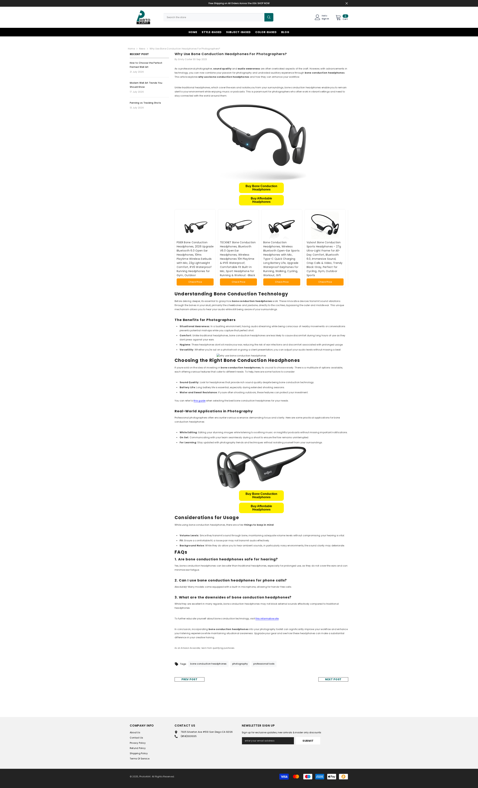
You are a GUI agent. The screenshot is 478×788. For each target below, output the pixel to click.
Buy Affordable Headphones (261, 200)
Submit (308, 741)
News (142, 48)
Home (131, 48)
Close (346, 3)
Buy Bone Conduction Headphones (261, 187)
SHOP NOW (263, 3)
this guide (199, 400)
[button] (261, 188)
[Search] (218, 17)
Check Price (195, 281)
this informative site (267, 618)
